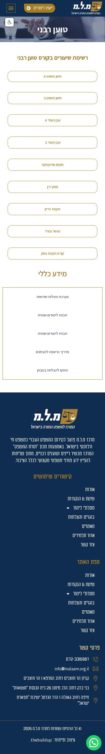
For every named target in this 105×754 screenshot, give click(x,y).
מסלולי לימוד (84, 593)
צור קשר (88, 630)
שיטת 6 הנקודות (81, 584)
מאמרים (88, 612)
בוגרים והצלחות (81, 602)
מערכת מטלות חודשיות (52, 296)
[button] (11, 8)
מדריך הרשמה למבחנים (52, 351)
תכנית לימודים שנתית (52, 315)
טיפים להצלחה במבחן (52, 370)
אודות (90, 575)
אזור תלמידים (83, 621)
